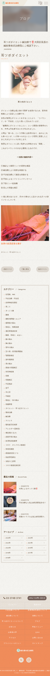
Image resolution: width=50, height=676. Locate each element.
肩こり (8, 306)
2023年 (30, 538)
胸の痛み (9, 343)
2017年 (30, 553)
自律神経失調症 (11, 302)
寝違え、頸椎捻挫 (12, 327)
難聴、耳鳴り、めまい (14, 335)
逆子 (7, 388)
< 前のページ (7, 269)
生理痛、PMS (10, 294)
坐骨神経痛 (10, 371)
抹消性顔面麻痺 (11, 441)
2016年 (8, 558)
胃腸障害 (9, 404)
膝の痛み (9, 339)
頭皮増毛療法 (11, 457)
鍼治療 (8, 416)
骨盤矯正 (9, 380)
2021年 (30, 543)
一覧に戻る (25, 269)
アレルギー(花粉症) (13, 428)
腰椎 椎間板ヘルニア (13, 319)
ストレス (9, 420)
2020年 (8, 548)
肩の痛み (9, 363)
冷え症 (8, 392)
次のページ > (42, 269)
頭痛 (7, 376)
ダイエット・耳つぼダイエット (11, 252)
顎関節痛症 (10, 355)
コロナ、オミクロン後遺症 (16, 445)
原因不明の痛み (11, 437)
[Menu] (46, 3)
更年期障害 (10, 359)
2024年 (8, 538)
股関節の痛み (11, 323)
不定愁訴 (9, 384)
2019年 (30, 548)
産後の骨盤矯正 (11, 367)
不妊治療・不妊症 (12, 298)
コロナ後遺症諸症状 (13, 465)
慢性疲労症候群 (11, 424)
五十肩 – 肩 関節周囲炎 (14, 351)
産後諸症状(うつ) (12, 453)
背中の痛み (10, 347)
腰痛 (7, 315)
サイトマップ (37, 643)
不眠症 (8, 396)
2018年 (8, 553)
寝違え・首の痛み (12, 400)
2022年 (8, 543)
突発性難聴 (10, 449)
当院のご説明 (11, 461)
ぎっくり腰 (10, 310)
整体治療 (9, 412)
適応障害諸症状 (11, 331)
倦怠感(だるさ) (11, 433)
